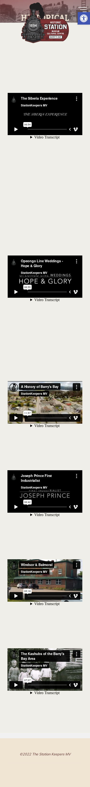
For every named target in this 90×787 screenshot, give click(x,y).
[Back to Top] (71, 768)
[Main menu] (82, 9)
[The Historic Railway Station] (45, 21)
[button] (84, 18)
